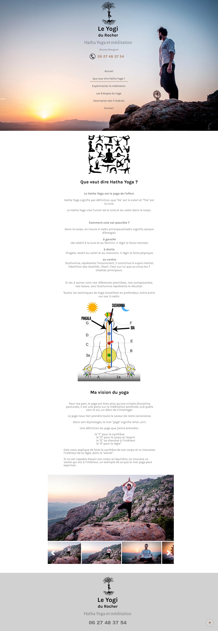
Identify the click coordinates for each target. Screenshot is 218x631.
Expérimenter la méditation (109, 86)
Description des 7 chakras (108, 100)
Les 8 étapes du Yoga (108, 93)
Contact (109, 108)
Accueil (109, 71)
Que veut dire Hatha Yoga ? (109, 78)
